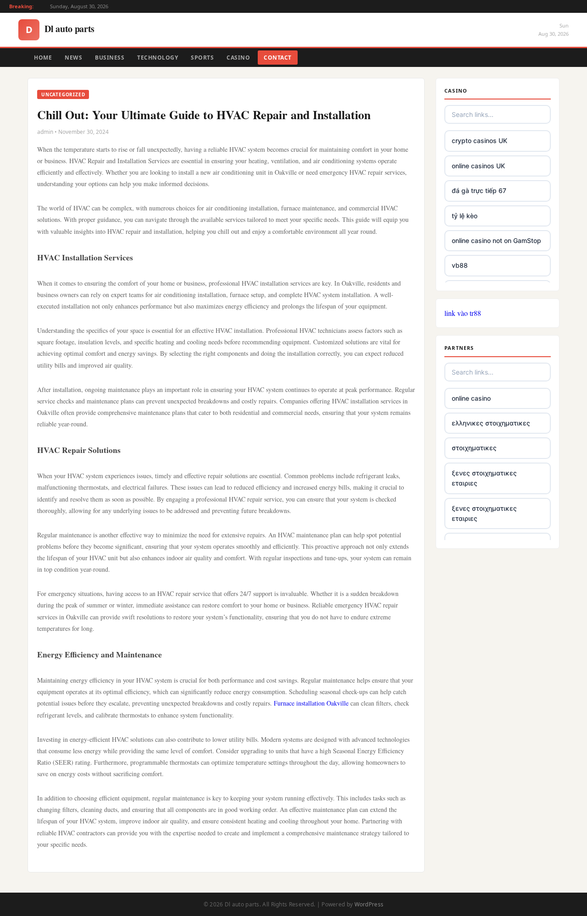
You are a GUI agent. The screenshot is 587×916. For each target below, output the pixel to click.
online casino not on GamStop (496, 240)
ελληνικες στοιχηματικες (491, 423)
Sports (202, 57)
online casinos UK (478, 166)
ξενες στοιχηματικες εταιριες (484, 478)
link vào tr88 (462, 313)
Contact (278, 57)
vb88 (460, 265)
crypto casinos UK (479, 140)
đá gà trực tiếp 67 (479, 190)
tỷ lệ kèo (464, 216)
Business (109, 57)
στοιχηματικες (474, 448)
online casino (471, 398)
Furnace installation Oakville (311, 703)
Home (43, 57)
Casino (238, 57)
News (73, 57)
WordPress (369, 904)
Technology (157, 57)
